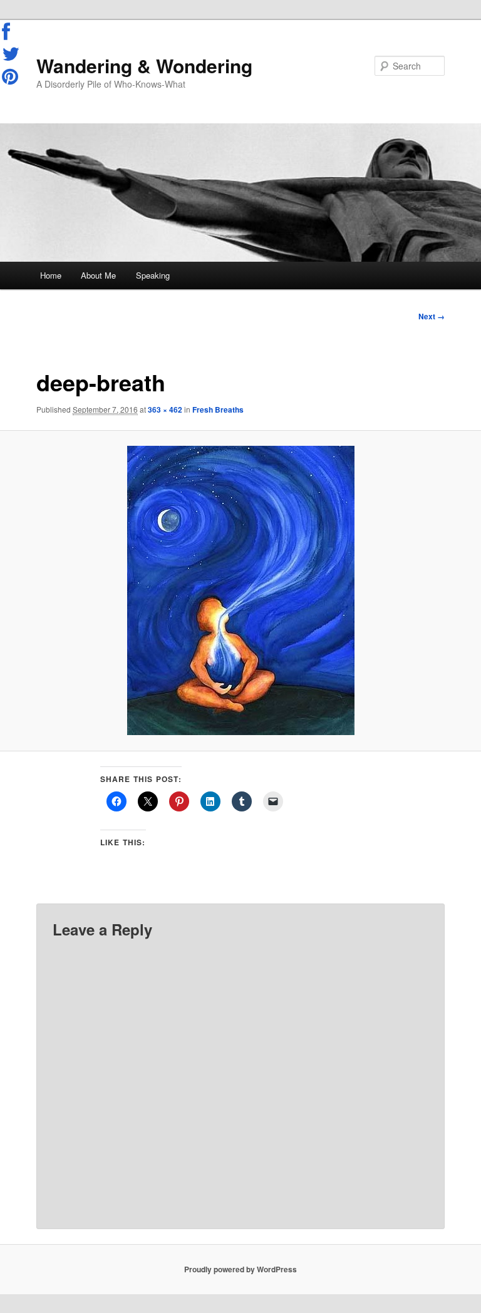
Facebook (11, 32)
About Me (98, 275)
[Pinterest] (11, 76)
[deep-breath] (240, 590)
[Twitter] (11, 53)
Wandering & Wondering (144, 65)
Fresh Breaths (218, 409)
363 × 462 (165, 409)
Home (50, 275)
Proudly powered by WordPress (240, 1269)
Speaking (153, 275)
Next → (431, 316)
